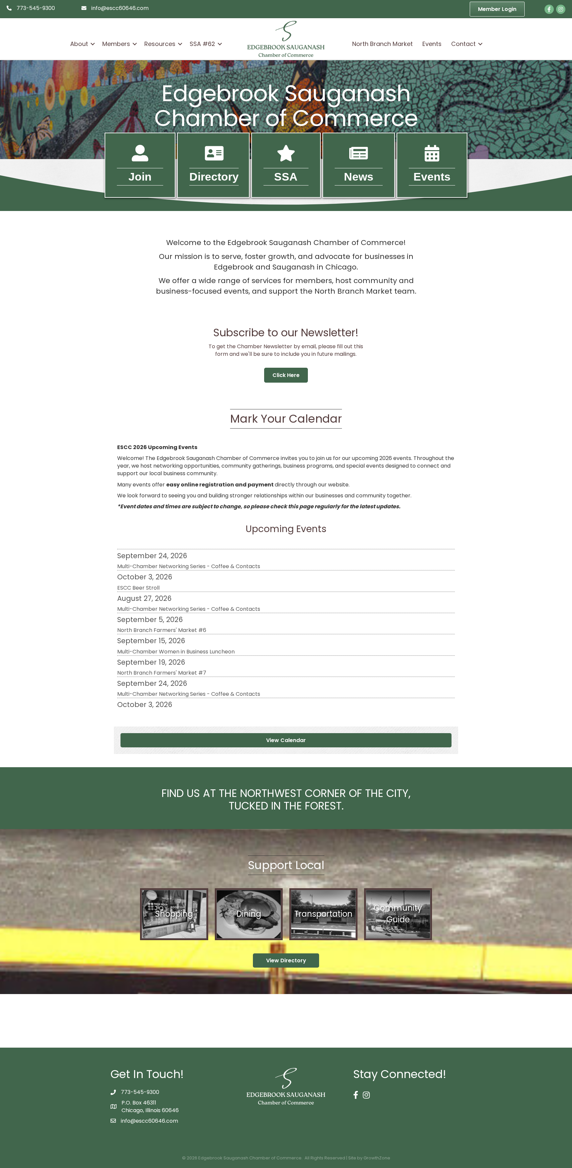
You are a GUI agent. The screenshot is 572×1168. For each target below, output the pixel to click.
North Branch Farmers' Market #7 (161, 649)
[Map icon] (286, 157)
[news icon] (358, 157)
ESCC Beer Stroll (138, 564)
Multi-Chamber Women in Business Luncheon (176, 628)
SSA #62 (202, 44)
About (79, 44)
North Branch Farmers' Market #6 (161, 606)
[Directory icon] (214, 157)
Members (116, 44)
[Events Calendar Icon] (432, 157)
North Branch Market (382, 44)
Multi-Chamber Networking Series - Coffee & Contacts (188, 585)
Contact (463, 44)
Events (432, 44)
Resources (159, 44)
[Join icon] (140, 157)
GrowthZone (376, 1158)
